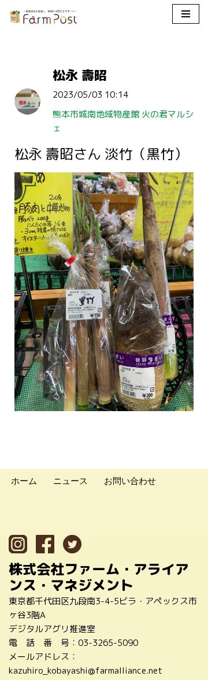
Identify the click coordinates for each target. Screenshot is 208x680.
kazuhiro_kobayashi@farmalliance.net (85, 670)
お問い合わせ (130, 481)
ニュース (70, 481)
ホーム (24, 481)
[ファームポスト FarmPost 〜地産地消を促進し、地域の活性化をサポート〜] (43, 16)
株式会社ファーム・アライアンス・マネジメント (99, 577)
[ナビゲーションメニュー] (185, 14)
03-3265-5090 (108, 643)
